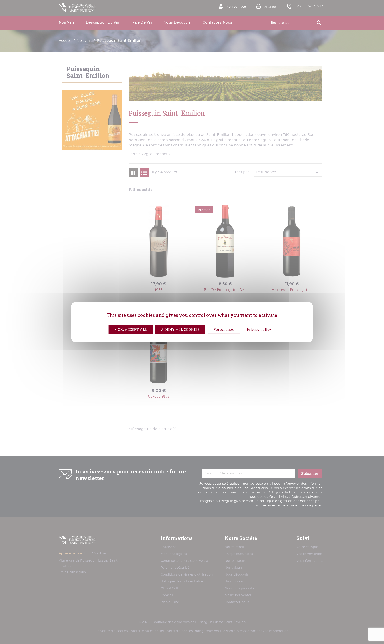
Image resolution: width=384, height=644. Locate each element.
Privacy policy (259, 329)
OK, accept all (132, 329)
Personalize (223, 329)
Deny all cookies (182, 329)
